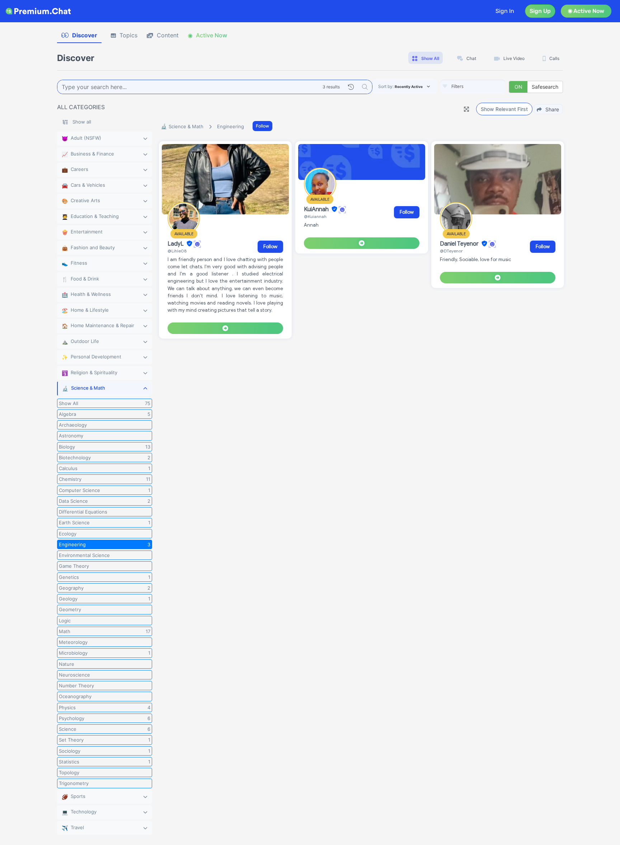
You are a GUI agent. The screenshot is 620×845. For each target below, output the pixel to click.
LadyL (176, 243)
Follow (262, 126)
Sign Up (540, 11)
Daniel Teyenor (460, 243)
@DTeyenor (451, 251)
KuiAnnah (317, 209)
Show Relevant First (504, 109)
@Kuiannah (315, 216)
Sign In (504, 11)
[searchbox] (483, 86)
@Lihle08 (177, 251)
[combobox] (473, 87)
